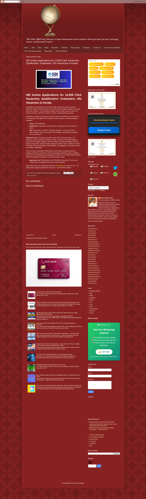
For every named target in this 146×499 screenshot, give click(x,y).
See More (111, 64)
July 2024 (91, 281)
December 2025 (92, 244)
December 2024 (92, 270)
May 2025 (91, 259)
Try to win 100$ (107, 68)
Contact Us (97, 47)
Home (26, 47)
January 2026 (92, 242)
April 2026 (91, 237)
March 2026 (91, 239)
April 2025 (91, 261)
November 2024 (92, 272)
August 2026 (91, 229)
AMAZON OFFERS (95, 291)
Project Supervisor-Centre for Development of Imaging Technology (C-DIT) (57, 302)
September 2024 (93, 277)
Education (54, 47)
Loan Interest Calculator (112, 47)
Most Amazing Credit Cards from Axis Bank (41, 244)
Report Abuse (93, 318)
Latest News (109, 76)
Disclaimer (86, 47)
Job (32, 175)
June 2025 (91, 257)
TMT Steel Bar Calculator (32, 51)
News (39, 47)
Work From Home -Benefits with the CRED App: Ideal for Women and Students (59, 385)
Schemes (64, 47)
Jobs (33, 47)
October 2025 (92, 248)
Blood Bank (48, 51)
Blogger (82, 483)
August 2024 (91, 279)
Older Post (78, 235)
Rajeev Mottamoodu (107, 198)
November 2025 (92, 246)
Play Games (109, 72)
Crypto (94, 68)
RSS (91, 445)
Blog (91, 293)
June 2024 (91, 283)
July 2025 (91, 255)
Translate (102, 190)
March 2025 (91, 263)
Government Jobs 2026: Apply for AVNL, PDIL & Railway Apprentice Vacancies (103, 424)
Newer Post (30, 235)
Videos (92, 313)
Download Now (97, 64)
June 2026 (91, 233)
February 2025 (92, 266)
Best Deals (95, 76)
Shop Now (95, 72)
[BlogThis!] (66, 173)
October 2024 (92, 274)
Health (91, 300)
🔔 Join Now (104, 352)
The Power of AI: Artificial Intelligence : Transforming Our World (54, 354)
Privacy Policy (75, 47)
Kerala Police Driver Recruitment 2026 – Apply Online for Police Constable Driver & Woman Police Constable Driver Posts (58, 344)
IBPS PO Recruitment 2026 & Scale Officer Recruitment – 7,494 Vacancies (57, 333)
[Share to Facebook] (70, 173)
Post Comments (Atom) (40, 238)
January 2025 (92, 268)
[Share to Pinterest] (73, 173)
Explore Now (104, 130)
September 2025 (93, 250)
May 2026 (91, 235)
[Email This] (64, 173)
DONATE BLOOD (61, 51)
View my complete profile (95, 221)
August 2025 (91, 253)
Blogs (46, 47)
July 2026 (91, 231)
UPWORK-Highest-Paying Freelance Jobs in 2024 (51, 365)
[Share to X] (68, 173)
